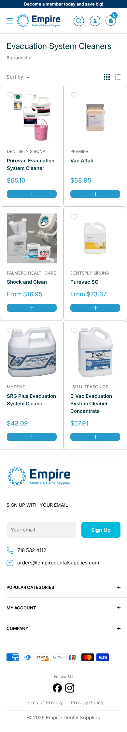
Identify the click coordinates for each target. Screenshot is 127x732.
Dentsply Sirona (26, 151)
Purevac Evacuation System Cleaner (30, 164)
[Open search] (79, 21)
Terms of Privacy (43, 702)
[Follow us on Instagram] (69, 689)
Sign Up (101, 530)
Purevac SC (84, 282)
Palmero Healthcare (31, 273)
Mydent (16, 386)
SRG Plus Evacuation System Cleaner (31, 400)
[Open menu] (10, 20)
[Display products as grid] (107, 77)
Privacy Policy (87, 702)
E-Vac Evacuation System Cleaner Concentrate (91, 403)
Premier (79, 151)
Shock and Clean (27, 282)
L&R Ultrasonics (89, 386)
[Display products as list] (117, 77)
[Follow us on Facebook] (57, 689)
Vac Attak (81, 160)
